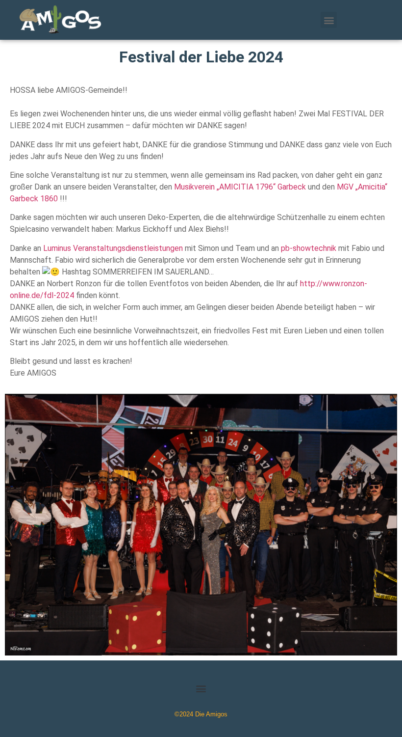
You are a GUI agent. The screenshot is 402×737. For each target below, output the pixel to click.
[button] (329, 20)
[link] (240, 186)
